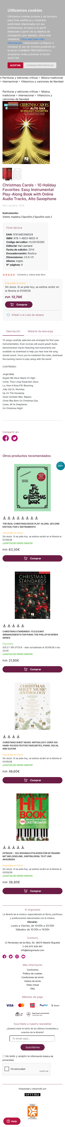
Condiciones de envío (32, 977)
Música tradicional (52, 77)
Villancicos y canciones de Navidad (42, 81)
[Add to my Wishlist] (8, 315)
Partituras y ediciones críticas (20, 77)
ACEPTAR (15, 65)
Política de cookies (32, 973)
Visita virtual (32, 984)
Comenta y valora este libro (31, 274)
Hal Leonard (25, 245)
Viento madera (11, 216)
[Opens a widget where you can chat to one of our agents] (12, 1121)
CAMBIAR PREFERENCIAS (40, 65)
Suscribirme (33, 1047)
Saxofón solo (42, 216)
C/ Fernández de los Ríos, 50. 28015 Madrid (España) (32, 942)
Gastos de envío (32, 981)
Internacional (10, 81)
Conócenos (32, 969)
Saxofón (27, 216)
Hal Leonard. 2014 (13, 205)
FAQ (32, 988)
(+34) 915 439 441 (32, 946)
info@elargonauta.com (32, 950)
